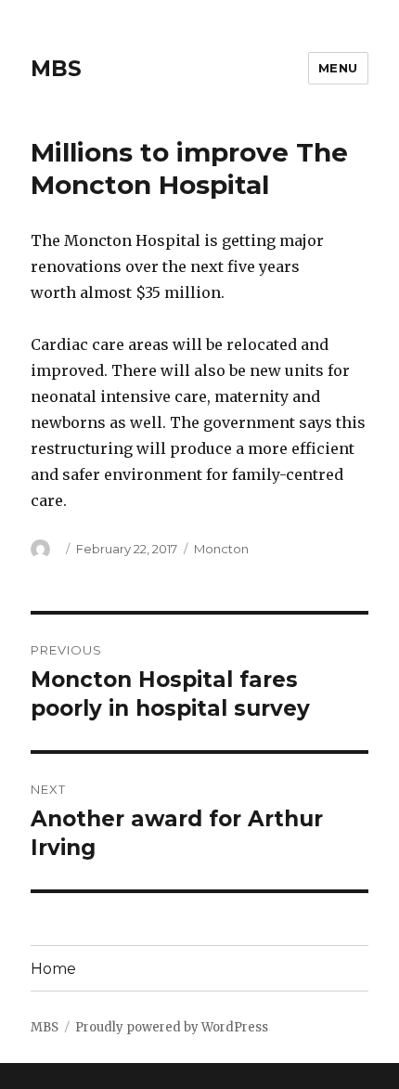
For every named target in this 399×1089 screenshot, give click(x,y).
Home (53, 969)
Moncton (221, 548)
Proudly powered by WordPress (171, 1027)
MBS (56, 69)
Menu (338, 67)
